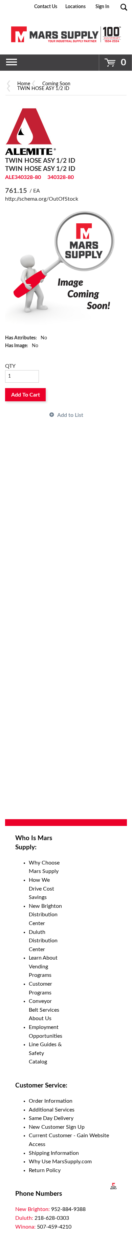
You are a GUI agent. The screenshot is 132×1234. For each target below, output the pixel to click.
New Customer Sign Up (57, 1127)
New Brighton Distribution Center (45, 914)
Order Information (50, 1101)
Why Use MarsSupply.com (60, 1161)
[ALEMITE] (30, 131)
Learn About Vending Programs (43, 966)
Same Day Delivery (51, 1118)
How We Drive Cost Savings (41, 888)
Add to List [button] (70, 415)
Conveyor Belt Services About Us (44, 1010)
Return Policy (45, 1170)
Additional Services (51, 1110)
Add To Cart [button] (25, 395)
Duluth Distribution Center (43, 940)
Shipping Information (54, 1153)
